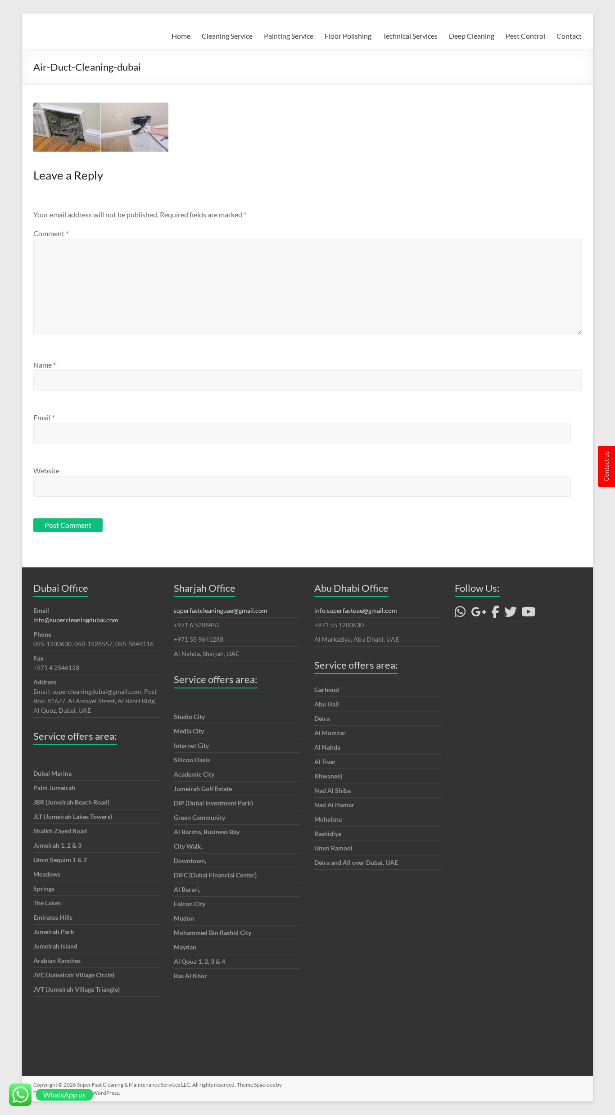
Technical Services (410, 35)
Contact (569, 35)
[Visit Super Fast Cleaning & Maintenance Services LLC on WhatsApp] (460, 614)
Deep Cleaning (471, 35)
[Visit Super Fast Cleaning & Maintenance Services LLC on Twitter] (510, 614)
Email (43, 417)
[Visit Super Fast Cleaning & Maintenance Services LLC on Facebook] (495, 614)
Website (46, 470)
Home (181, 35)
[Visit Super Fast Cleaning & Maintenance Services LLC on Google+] (479, 614)
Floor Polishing (348, 35)
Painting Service (288, 35)
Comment (50, 233)
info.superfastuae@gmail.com (355, 610)
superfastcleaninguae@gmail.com (220, 610)
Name (44, 364)
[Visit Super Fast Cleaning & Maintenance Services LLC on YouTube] (528, 614)
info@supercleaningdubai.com (75, 620)
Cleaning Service (227, 35)
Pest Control (525, 35)
